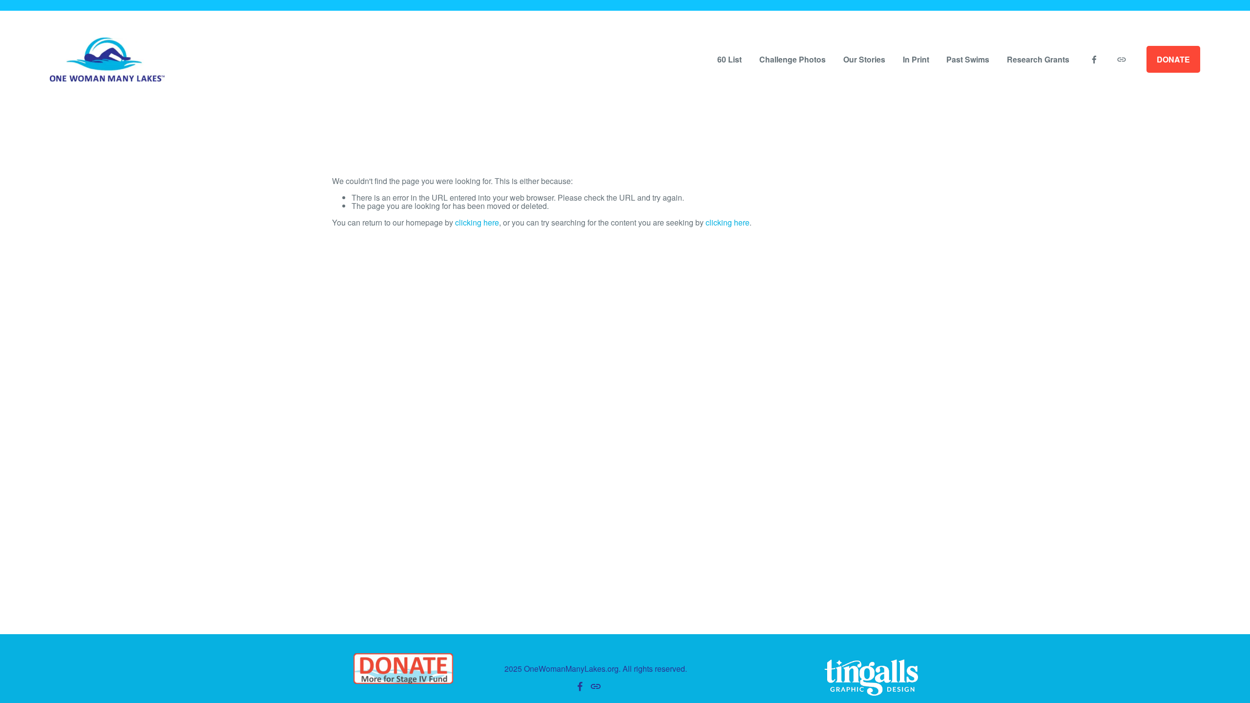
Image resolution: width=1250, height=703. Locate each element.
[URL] (1121, 59)
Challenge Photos (792, 59)
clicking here (477, 222)
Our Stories (864, 59)
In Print (916, 59)
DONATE (1173, 59)
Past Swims (967, 59)
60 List (729, 59)
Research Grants (1038, 59)
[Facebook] (1094, 59)
